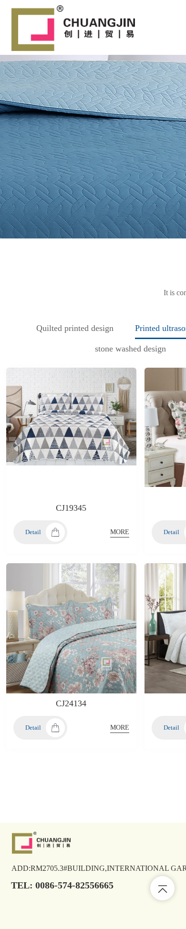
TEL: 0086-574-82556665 (62, 885)
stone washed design (130, 348)
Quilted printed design (75, 328)
